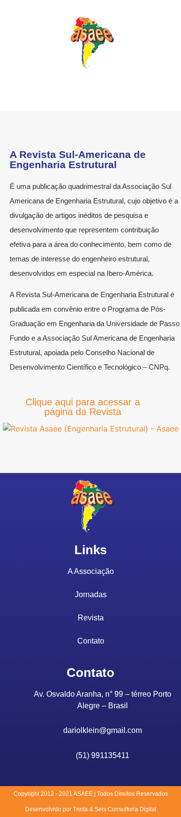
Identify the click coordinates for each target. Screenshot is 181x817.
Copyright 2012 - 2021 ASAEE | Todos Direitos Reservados (91, 793)
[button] (90, 88)
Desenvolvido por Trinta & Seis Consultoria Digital (90, 809)
